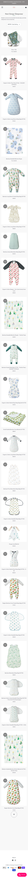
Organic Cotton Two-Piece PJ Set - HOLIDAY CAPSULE (14, 83)
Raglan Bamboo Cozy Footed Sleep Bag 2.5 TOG (14, 603)
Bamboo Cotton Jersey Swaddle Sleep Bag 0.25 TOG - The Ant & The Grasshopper (14, 698)
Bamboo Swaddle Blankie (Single (14, 158)
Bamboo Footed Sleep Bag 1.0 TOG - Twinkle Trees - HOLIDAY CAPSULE (14, 368)
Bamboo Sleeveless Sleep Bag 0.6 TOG (14, 673)
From (14, 51)
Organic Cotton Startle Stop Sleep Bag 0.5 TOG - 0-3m (14, 570)
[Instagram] (15, 860)
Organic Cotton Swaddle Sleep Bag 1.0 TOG (14, 519)
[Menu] (2, 7)
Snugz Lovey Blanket (14, 544)
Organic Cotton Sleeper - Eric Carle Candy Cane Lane (14, 290)
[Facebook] (12, 860)
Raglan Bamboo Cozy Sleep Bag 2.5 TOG (14, 808)
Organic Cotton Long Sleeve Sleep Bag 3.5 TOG (14, 119)
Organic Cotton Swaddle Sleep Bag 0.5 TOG (14, 635)
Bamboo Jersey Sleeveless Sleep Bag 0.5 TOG (14, 252)
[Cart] (26, 7)
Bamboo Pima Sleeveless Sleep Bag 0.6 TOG (14, 489)
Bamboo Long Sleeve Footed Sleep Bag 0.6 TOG (14, 196)
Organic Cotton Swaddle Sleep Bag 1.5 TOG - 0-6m (14, 725)
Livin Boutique (11, 865)
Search (14, 857)
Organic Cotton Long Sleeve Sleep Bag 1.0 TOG (14, 226)
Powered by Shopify (19, 865)
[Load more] (14, 814)
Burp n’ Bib (14, 49)
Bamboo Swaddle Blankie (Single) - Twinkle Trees (14, 335)
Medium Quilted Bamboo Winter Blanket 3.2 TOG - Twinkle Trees (14, 769)
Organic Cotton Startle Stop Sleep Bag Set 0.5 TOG (14, 402)
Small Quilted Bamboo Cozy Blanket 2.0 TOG (14, 429)
